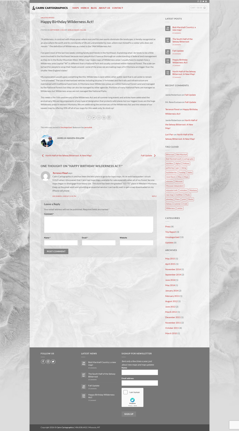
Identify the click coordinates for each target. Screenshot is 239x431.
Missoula (178, 181)
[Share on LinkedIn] (109, 117)
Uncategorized (47, 18)
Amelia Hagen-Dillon (77, 30)
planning (169, 199)
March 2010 (171, 333)
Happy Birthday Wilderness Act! (180, 61)
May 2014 (170, 285)
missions (169, 181)
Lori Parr (169, 134)
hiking (183, 168)
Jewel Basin (170, 177)
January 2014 (171, 290)
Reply (154, 196)
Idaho (190, 172)
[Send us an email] (206, 1)
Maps (75, 7)
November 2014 (173, 269)
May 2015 (170, 258)
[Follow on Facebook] (198, 1)
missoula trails (171, 190)
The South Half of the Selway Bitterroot (182, 40)
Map (179, 177)
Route (190, 199)
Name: (124, 367)
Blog (94, 7)
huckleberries (171, 172)
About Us (104, 7)
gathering (170, 168)
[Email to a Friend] (99, 117)
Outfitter (179, 195)
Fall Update (146, 155)
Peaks (187, 195)
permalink (88, 127)
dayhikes (169, 163)
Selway (169, 204)
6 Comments (179, 33)
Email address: (128, 378)
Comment (49, 214)
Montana (193, 190)
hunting (182, 172)
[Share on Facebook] (89, 117)
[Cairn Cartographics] (50, 8)
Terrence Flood (59, 173)
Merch (85, 7)
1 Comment (180, 65)
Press (177, 199)
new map (169, 195)
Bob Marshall (181, 154)
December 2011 (172, 317)
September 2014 (173, 274)
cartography (188, 159)
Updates (169, 242)
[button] (198, 8)
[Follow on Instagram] (201, 1)
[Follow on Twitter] (203, 1)
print (184, 199)
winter (180, 208)
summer (177, 204)
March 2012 (171, 312)
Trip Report (170, 231)
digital (178, 163)
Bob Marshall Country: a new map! (184, 28)
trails (185, 204)
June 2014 (170, 280)
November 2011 (173, 322)
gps (177, 168)
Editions (186, 163)
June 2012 (170, 306)
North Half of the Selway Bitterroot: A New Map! (68, 155)
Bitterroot (170, 154)
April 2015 (170, 264)
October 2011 (172, 328)
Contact (117, 7)
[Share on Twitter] (94, 117)
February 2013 (172, 296)
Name (47, 237)
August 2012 (171, 301)
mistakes (183, 190)
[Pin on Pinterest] (104, 117)
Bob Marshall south (173, 159)
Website (123, 237)
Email (85, 237)
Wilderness (170, 208)
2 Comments (179, 44)
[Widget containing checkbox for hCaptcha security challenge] (132, 397)
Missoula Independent (175, 186)
